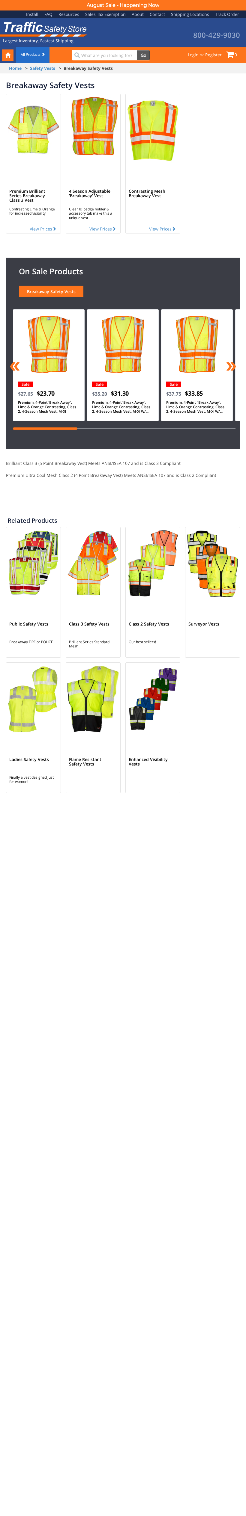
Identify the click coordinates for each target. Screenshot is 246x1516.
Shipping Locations (190, 14)
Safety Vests (42, 68)
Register (213, 55)
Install (32, 14)
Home (15, 68)
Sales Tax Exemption (105, 14)
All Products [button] (31, 54)
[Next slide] (231, 367)
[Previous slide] (15, 367)
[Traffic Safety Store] (43, 28)
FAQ (48, 14)
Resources (68, 14)
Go (143, 55)
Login (193, 55)
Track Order (227, 14)
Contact (157, 14)
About (138, 14)
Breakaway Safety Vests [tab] (51, 291)
